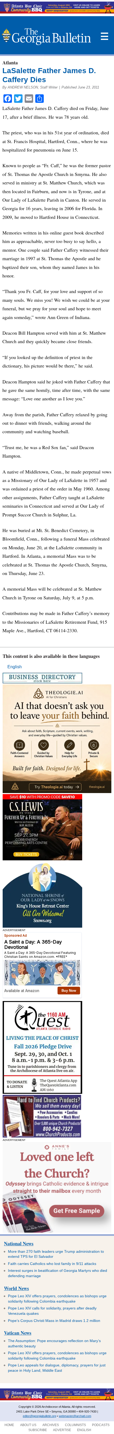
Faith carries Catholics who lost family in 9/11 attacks (52, 1264)
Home (9, 1425)
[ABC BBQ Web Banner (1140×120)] (57, 12)
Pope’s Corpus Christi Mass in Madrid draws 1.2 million (54, 1320)
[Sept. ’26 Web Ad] (42, 926)
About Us (28, 1425)
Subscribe (37, 1430)
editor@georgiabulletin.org (39, 1416)
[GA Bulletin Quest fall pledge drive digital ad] (42, 1092)
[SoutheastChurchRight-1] (42, 1136)
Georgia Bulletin (46, 36)
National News (18, 1243)
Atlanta (10, 62)
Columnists (75, 1425)
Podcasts (100, 1425)
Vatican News (17, 1332)
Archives (50, 1425)
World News (16, 1288)
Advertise (62, 1430)
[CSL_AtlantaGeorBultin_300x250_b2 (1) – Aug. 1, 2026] (42, 859)
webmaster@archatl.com (75, 1416)
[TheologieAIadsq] (57, 791)
